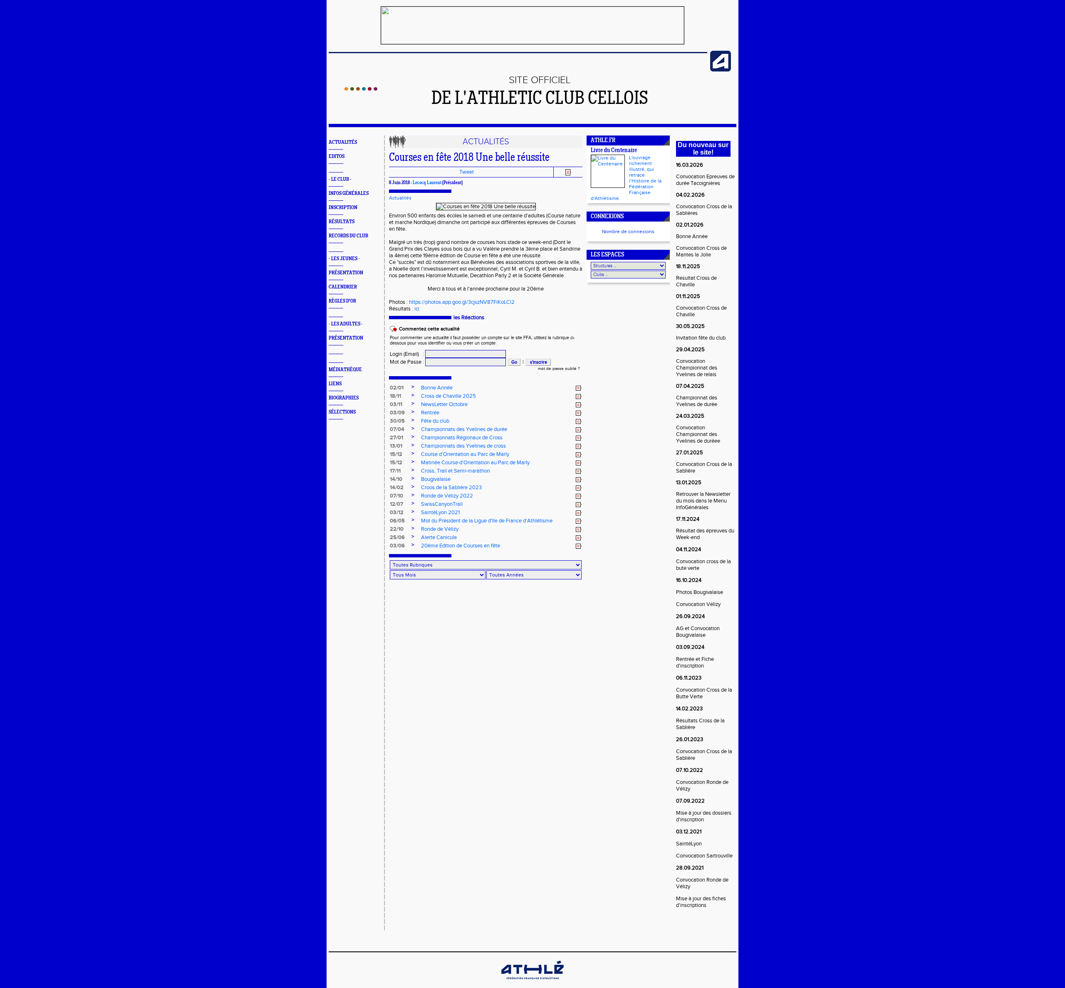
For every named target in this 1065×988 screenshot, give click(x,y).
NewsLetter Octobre (444, 404)
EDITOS (336, 156)
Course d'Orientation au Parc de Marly (465, 454)
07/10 (396, 496)
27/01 (396, 437)
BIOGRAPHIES (344, 398)
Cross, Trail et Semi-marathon (455, 471)
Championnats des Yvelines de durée (464, 429)
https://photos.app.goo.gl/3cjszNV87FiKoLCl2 (462, 302)
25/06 (397, 537)
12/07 (396, 504)
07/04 (397, 429)
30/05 (397, 421)
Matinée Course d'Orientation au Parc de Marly (475, 462)
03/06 (397, 545)
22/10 (397, 529)
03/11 (396, 404)
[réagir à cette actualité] (579, 388)
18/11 (395, 396)
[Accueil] (360, 89)
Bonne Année (437, 387)
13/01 (396, 446)
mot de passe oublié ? (559, 368)
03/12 (397, 512)
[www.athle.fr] (720, 70)
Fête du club (435, 421)
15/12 (396, 454)
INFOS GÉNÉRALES (349, 193)
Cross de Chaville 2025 (448, 396)
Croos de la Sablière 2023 (451, 487)
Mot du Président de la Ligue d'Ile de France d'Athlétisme (486, 520)
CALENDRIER (343, 287)
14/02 (397, 487)
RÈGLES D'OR (342, 301)
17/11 (395, 471)
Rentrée (430, 412)
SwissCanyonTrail (442, 504)
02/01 (397, 387)
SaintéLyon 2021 (440, 512)
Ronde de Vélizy (439, 529)
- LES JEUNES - (344, 258)
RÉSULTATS (341, 221)
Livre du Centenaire (614, 151)
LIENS (335, 384)
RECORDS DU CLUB (348, 236)
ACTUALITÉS (343, 142)
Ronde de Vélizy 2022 (447, 496)
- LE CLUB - (340, 179)
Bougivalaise (436, 479)
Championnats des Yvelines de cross (463, 446)
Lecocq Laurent (427, 182)
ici (416, 309)
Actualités (400, 198)
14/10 (396, 479)
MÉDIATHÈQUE (345, 369)
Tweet (466, 172)
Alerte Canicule (439, 537)
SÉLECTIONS (342, 412)
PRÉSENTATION (346, 273)
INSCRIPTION (343, 207)
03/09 (397, 412)
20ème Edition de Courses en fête (460, 545)
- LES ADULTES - (346, 324)
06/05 (397, 520)
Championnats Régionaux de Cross (462, 437)
